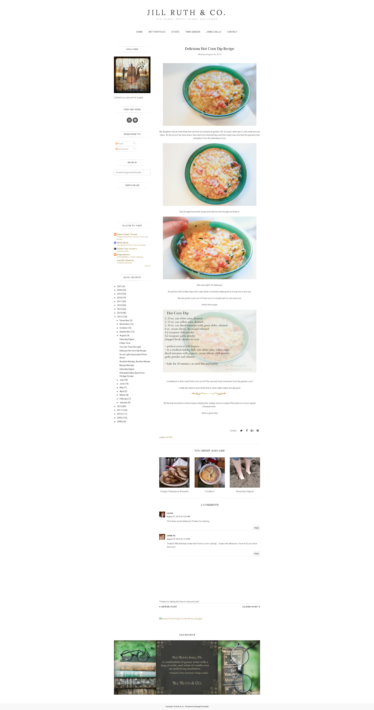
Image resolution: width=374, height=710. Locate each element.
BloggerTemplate (202, 707)
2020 (119, 290)
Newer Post (169, 606)
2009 (119, 418)
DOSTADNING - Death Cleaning (130, 257)
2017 (119, 301)
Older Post (250, 606)
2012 (119, 406)
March (122, 395)
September (125, 332)
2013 (119, 316)
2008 (119, 421)
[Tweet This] (241, 430)
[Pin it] (257, 430)
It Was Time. (125, 343)
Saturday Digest (127, 339)
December (124, 320)
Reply (256, 528)
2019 (119, 294)
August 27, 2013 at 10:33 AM (178, 517)
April (122, 391)
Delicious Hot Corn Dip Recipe (133, 351)
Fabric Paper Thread (127, 234)
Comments (122, 149)
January (123, 402)
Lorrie (170, 513)
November (124, 324)
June (122, 384)
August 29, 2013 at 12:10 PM (178, 539)
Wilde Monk (122, 243)
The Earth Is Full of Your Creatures (131, 245)
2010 (119, 414)
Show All (147, 266)
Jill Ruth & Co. (187, 12)
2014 (119, 313)
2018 (119, 297)
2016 (119, 305)
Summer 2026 (123, 251)
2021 (119, 286)
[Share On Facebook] (246, 430)
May (122, 387)
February (124, 399)
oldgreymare (123, 254)
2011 (119, 410)
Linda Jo (171, 535)
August (123, 335)
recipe (169, 437)
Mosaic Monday (127, 365)
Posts (120, 143)
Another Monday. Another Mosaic (135, 361)
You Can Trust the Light (130, 347)
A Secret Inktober (124, 263)
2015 (119, 309)
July (121, 380)
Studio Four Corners (127, 249)
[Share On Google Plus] (252, 430)
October (123, 328)
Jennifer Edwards (125, 260)
